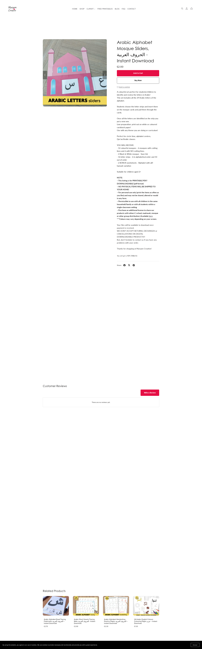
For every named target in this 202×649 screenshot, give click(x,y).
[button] (45, 75)
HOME (74, 9)
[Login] (186, 8)
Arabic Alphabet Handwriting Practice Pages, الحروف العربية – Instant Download (116, 621)
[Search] (182, 9)
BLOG (117, 9)
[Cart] (192, 9)
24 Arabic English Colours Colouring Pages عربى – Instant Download (145, 621)
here (151, 216)
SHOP (82, 9)
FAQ (123, 9)
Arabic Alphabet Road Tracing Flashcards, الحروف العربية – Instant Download (55, 621)
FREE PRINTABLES (105, 9)
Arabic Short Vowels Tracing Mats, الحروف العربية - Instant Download (84, 621)
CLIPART (90, 9)
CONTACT (131, 9)
